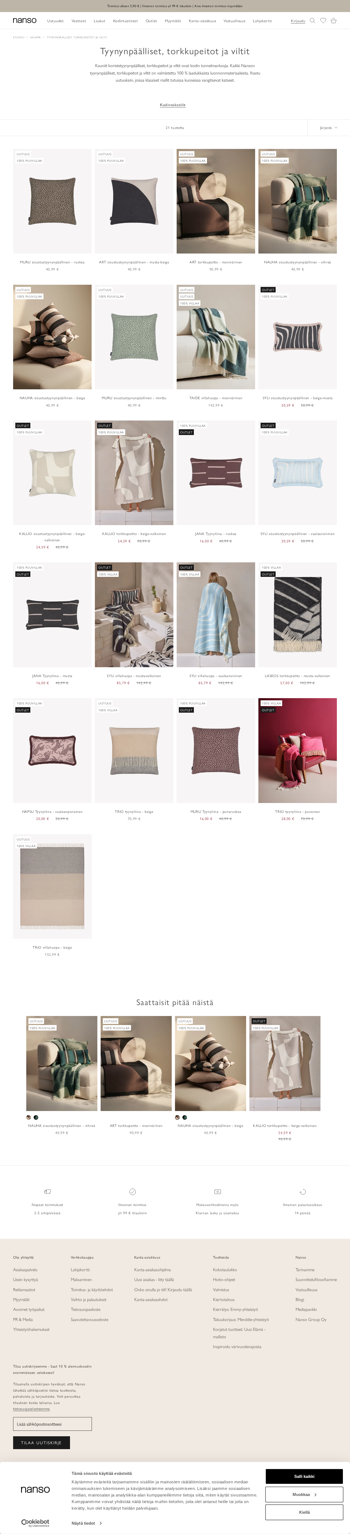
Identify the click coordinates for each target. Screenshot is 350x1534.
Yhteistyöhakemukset (31, 1329)
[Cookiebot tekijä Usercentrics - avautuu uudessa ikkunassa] (35, 1523)
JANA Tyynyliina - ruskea (216, 533)
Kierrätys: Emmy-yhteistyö (235, 1309)
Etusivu (19, 37)
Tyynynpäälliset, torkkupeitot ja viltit (77, 37)
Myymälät (21, 1299)
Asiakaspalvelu (25, 1269)
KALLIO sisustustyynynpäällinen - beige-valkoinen (52, 536)
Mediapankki (306, 1309)
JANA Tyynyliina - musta (52, 675)
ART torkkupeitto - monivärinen (215, 261)
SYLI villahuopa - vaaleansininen (215, 675)
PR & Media (23, 1319)
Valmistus (221, 1289)
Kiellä (304, 1512)
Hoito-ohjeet (224, 1279)
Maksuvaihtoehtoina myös (217, 1204)
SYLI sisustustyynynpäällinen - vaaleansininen (298, 533)
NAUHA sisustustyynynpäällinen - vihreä (297, 261)
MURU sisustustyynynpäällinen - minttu (134, 397)
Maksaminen (81, 1279)
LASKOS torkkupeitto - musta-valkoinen (297, 675)
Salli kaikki (304, 1476)
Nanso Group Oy (311, 1319)
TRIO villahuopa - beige (52, 947)
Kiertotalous (224, 1299)
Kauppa (35, 37)
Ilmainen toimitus (132, 1204)
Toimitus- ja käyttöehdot (92, 1289)
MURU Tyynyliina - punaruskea (216, 811)
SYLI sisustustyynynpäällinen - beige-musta (298, 397)
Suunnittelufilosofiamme (316, 1279)
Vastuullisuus (306, 1289)
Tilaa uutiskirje (41, 1442)
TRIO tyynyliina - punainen (297, 811)
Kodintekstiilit (173, 104)
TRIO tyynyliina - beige (134, 811)
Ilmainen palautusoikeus (302, 1204)
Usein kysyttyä (25, 1279)
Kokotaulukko (225, 1269)
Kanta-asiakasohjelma (152, 1269)
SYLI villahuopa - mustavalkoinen (134, 675)
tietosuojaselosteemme (31, 1408)
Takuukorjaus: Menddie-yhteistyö (241, 1319)
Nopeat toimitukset (47, 1204)
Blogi (300, 1299)
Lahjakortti (80, 1269)
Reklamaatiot (24, 1289)
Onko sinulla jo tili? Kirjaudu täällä (163, 1289)
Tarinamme (305, 1269)
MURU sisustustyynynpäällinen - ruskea (52, 261)
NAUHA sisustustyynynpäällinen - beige (52, 397)
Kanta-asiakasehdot (151, 1299)
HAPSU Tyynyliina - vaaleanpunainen (52, 811)
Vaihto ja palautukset (88, 1299)
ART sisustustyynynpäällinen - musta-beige (134, 261)
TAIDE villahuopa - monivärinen (216, 397)
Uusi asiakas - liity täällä (154, 1279)
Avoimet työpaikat (29, 1309)
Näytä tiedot (83, 1523)
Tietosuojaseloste (85, 1309)
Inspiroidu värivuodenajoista (237, 1346)
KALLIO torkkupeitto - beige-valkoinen (134, 533)
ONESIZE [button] (61, 1105)
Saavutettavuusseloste (89, 1319)
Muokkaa (301, 1494)
